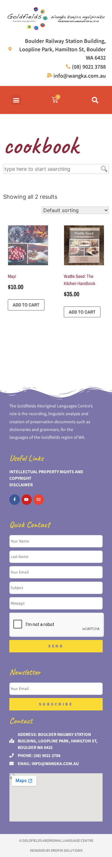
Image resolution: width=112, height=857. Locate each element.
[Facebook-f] (14, 499)
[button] (16, 100)
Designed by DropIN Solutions (56, 850)
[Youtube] (26, 499)
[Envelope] (38, 499)
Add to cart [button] (26, 305)
